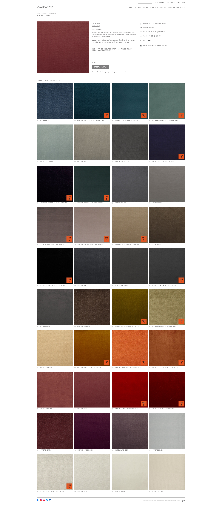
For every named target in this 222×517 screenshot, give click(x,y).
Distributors (160, 7)
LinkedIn (50, 500)
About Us (171, 7)
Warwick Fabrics (45, 5)
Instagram (41, 500)
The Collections (141, 7)
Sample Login (181, 2)
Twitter (47, 500)
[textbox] (145, 3)
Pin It (44, 500)
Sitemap (169, 500)
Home (131, 7)
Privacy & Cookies (175, 500)
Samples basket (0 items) (167, 2)
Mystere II (44, 13)
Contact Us (180, 7)
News (152, 7)
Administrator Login (162, 500)
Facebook (38, 500)
